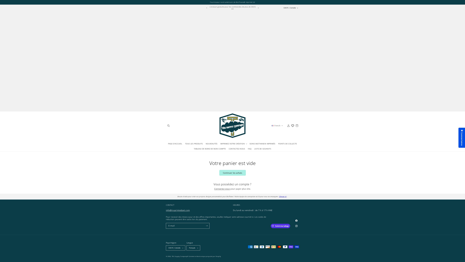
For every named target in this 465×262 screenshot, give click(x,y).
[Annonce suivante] (258, 8)
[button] (168, 125)
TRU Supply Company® (180, 256)
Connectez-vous (222, 189)
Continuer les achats (232, 173)
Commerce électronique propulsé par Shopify (205, 256)
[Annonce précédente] (206, 8)
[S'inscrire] (206, 226)
